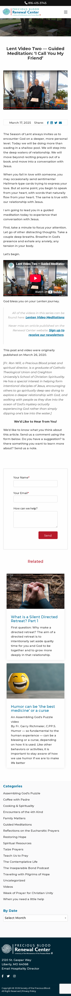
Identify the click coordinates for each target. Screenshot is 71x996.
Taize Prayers (13, 849)
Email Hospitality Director (20, 968)
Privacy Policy (29, 991)
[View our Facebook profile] (3, 976)
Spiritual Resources (17, 843)
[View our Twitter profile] (9, 976)
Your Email (20, 493)
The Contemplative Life (20, 861)
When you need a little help (23, 899)
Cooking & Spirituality (18, 806)
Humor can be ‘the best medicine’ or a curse (33, 708)
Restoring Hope (14, 837)
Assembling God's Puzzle (21, 793)
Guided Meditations (17, 824)
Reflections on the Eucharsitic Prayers (31, 830)
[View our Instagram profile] (14, 976)
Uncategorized (14, 880)
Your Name (20, 477)
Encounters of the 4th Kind (23, 812)
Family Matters (14, 818)
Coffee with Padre (16, 799)
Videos (8, 886)
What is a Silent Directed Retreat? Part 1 (34, 619)
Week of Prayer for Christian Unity (28, 893)
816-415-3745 (37, 3)
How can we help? (25, 508)
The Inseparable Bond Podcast (26, 868)
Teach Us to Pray (15, 855)
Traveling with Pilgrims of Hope (26, 874)
